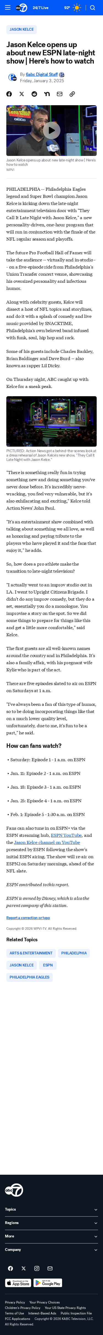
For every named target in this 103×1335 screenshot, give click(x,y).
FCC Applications (17, 1318)
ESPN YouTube (66, 835)
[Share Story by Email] (59, 94)
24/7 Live (40, 7)
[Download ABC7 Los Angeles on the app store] (18, 1283)
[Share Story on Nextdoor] (47, 94)
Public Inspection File (76, 1313)
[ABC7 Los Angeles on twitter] (23, 1268)
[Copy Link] (72, 94)
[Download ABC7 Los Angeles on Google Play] (48, 1283)
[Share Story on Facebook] (9, 94)
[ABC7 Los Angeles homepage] (21, 7)
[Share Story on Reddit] (34, 94)
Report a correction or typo (28, 917)
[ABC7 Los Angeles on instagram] (36, 1268)
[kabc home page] (14, 1190)
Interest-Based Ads (42, 1313)
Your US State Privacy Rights (65, 1308)
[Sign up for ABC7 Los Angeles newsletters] (49, 1268)
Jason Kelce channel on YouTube (47, 842)
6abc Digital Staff (42, 74)
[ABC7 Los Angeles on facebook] (10, 1268)
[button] (7, 7)
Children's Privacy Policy (22, 1308)
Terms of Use (14, 1313)
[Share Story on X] (21, 94)
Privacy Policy (15, 1302)
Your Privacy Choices (44, 1302)
